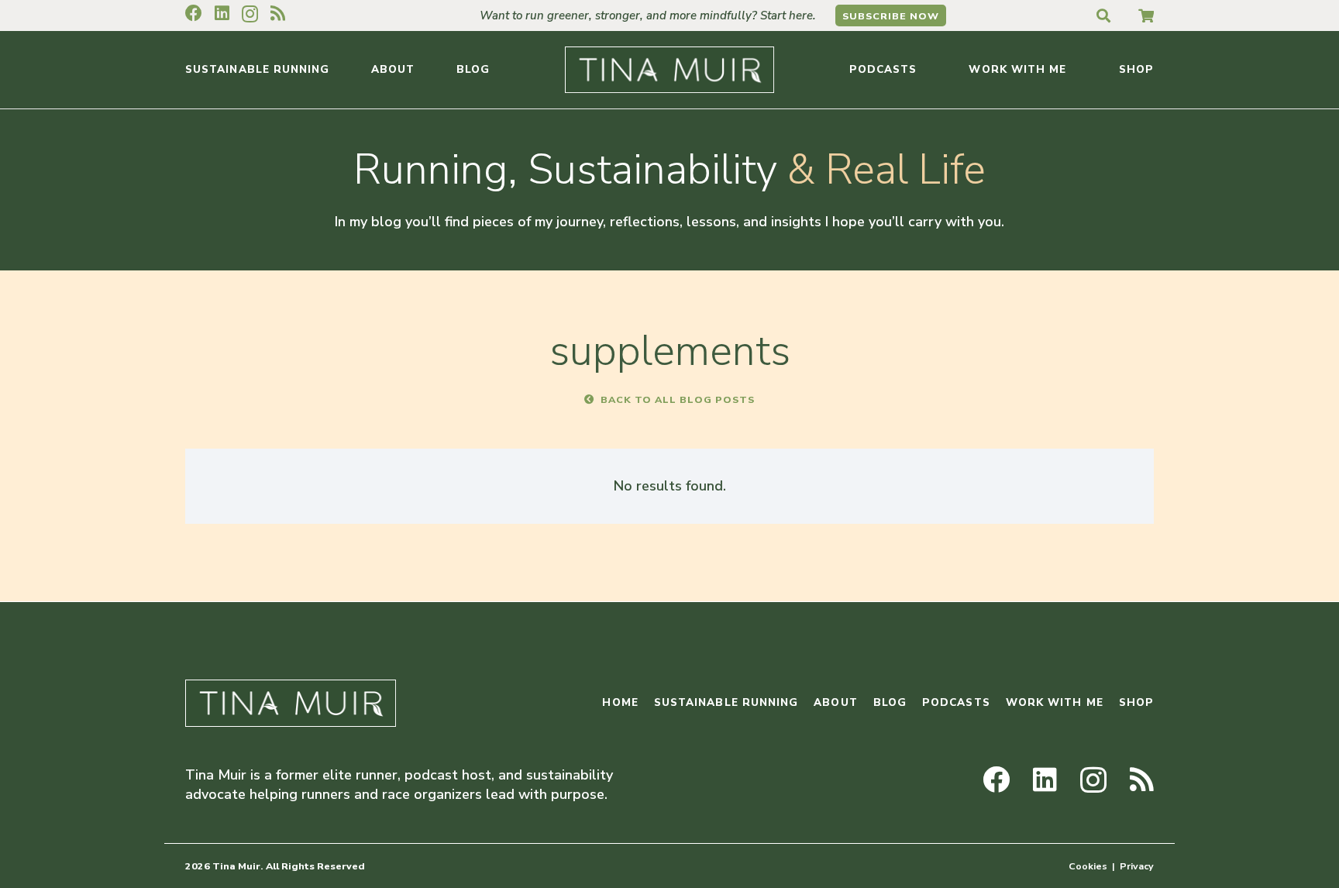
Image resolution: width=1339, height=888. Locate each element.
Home (620, 702)
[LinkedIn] (222, 13)
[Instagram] (250, 14)
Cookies (1088, 866)
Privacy (1137, 866)
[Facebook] (193, 13)
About (835, 702)
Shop (1136, 702)
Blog (890, 702)
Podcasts (956, 702)
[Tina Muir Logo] (669, 69)
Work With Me (1054, 702)
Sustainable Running (726, 702)
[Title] (1146, 15)
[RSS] (277, 13)
